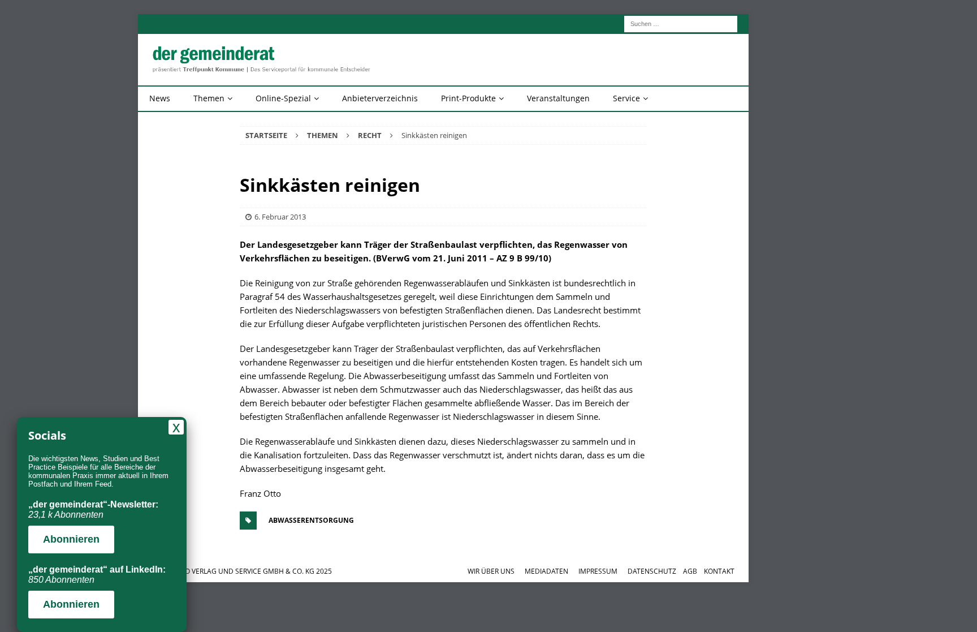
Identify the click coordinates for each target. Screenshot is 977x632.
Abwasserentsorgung (311, 520)
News (159, 98)
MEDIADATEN (546, 571)
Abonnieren (71, 539)
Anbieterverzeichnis (380, 98)
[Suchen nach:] (680, 23)
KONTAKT (719, 571)
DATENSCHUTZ (652, 571)
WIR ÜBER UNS (491, 571)
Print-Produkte (468, 98)
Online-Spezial (283, 98)
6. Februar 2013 (280, 217)
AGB (690, 571)
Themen (208, 98)
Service (626, 98)
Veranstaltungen (558, 98)
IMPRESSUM (597, 571)
